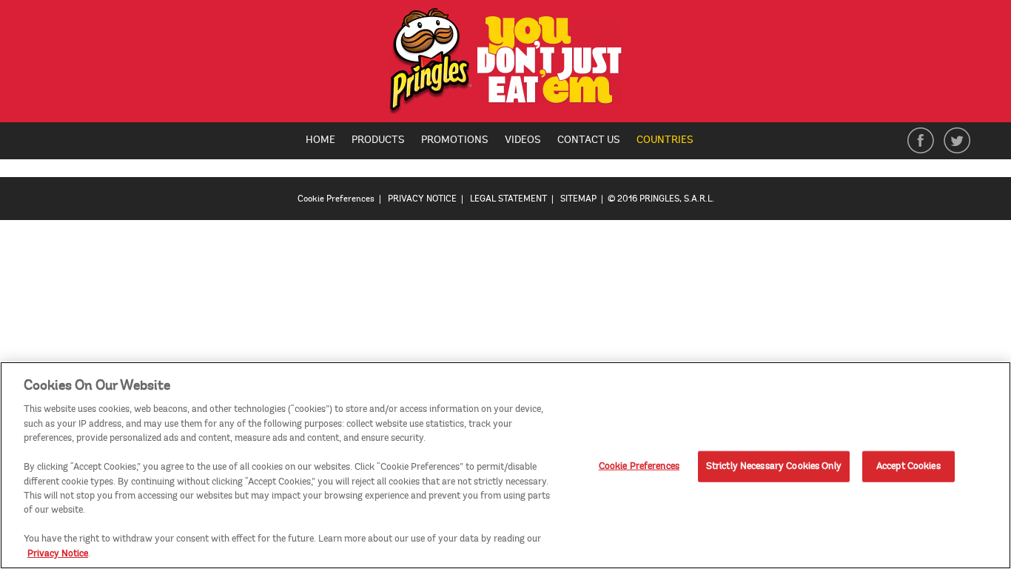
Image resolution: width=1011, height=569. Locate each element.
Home (320, 139)
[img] (505, 64)
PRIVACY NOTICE (422, 198)
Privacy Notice (57, 553)
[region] (505, 465)
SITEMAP (578, 198)
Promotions (454, 139)
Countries (671, 140)
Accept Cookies (908, 466)
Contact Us (588, 139)
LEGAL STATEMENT (508, 198)
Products (378, 139)
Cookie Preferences (639, 466)
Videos (523, 139)
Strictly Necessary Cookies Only (774, 466)
